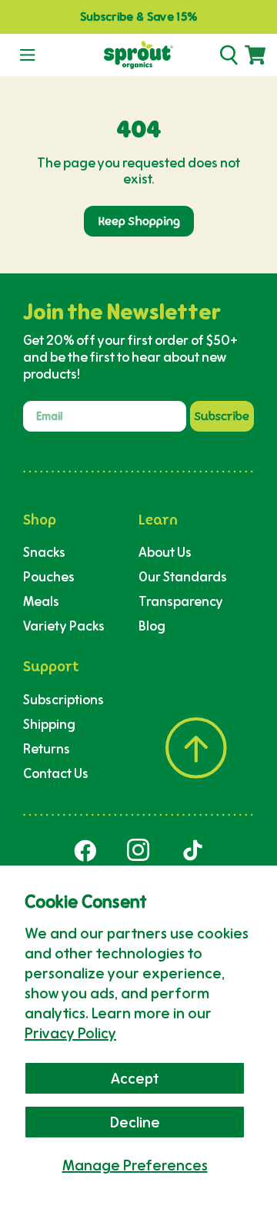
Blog (151, 625)
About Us (165, 552)
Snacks (44, 552)
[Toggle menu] (27, 55)
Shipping (49, 724)
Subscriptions (63, 699)
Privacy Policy (70, 1033)
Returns (46, 748)
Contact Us (55, 773)
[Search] (228, 55)
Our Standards (182, 576)
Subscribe (222, 416)
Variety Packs (64, 625)
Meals (41, 601)
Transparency (180, 601)
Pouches (49, 576)
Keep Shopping (139, 221)
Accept (135, 1078)
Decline (135, 1122)
